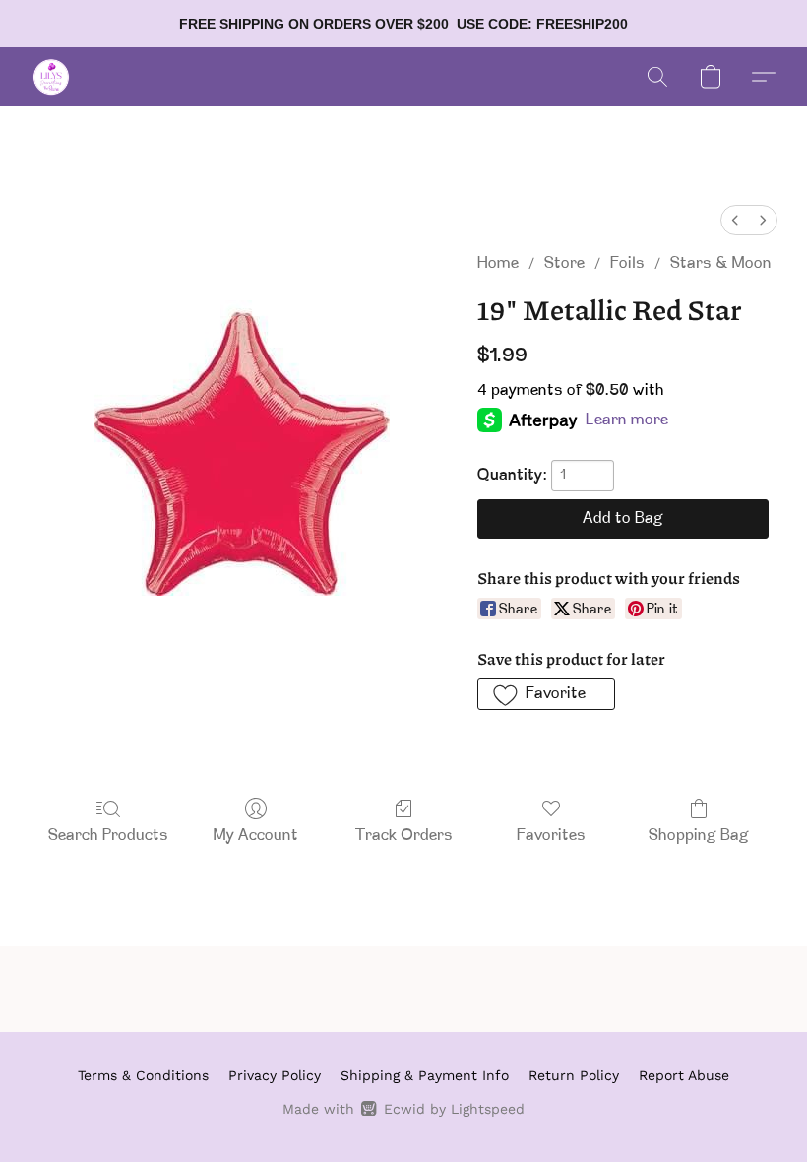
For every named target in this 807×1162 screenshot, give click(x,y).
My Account (256, 836)
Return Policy (573, 1075)
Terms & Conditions (143, 1075)
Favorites (551, 836)
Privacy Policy (274, 1075)
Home (498, 264)
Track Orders (404, 836)
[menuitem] (735, 220)
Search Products (108, 836)
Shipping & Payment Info (425, 1075)
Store (564, 264)
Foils (627, 264)
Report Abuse (684, 1075)
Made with (403, 1109)
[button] (51, 77)
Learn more (627, 420)
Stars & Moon (721, 264)
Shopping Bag (699, 836)
